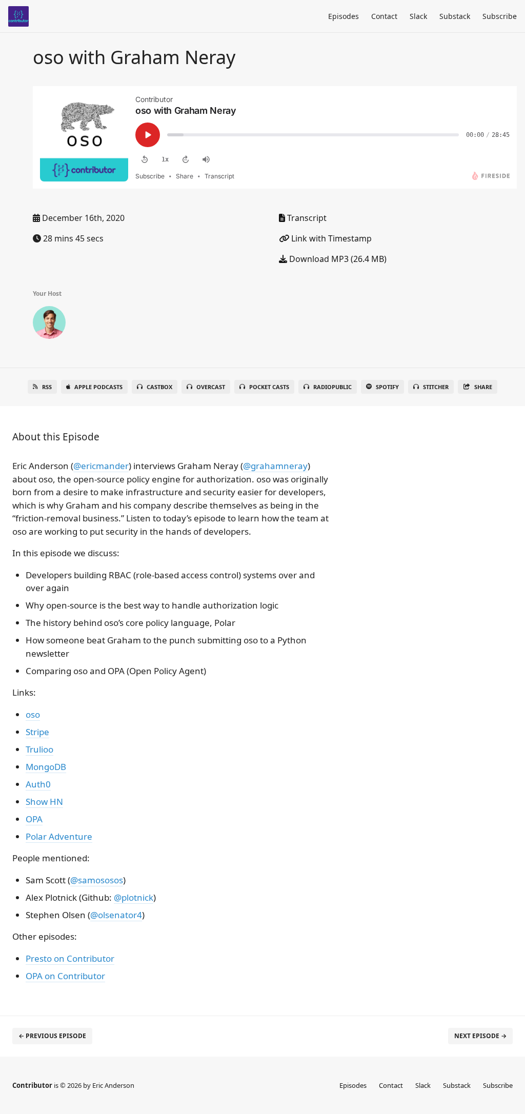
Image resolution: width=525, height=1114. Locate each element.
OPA (34, 819)
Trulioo (39, 749)
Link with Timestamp (330, 238)
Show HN (44, 801)
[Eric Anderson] (49, 324)
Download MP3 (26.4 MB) (337, 259)
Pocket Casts (269, 387)
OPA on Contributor (65, 976)
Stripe (37, 732)
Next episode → (480, 1035)
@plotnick (133, 897)
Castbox (159, 387)
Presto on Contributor (70, 958)
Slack (418, 16)
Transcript (306, 218)
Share (483, 387)
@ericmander (101, 466)
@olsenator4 (116, 915)
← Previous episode (52, 1035)
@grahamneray (275, 466)
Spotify (387, 387)
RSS (47, 387)
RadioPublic (332, 387)
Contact (384, 16)
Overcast (210, 387)
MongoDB (46, 767)
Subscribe (499, 16)
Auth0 (38, 784)
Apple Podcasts (98, 387)
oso (33, 714)
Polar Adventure (59, 836)
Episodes (343, 16)
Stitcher (436, 387)
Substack (454, 16)
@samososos (96, 880)
